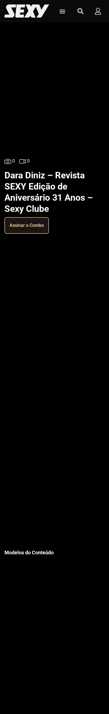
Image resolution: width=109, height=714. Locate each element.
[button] (62, 11)
